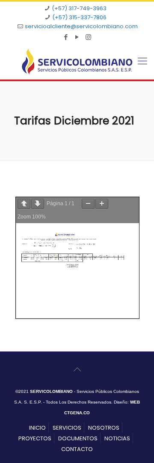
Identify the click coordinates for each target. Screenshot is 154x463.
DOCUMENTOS (78, 438)
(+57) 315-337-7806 (79, 17)
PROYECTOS (34, 438)
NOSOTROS (103, 428)
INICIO (37, 428)
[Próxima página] (37, 204)
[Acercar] (101, 204)
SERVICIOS (67, 428)
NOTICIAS (117, 438)
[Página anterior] (24, 204)
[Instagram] (88, 36)
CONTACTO (77, 449)
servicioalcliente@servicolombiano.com (81, 26)
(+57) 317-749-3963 (79, 8)
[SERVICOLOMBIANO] (77, 61)
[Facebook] (66, 36)
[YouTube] (77, 36)
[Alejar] (88, 204)
